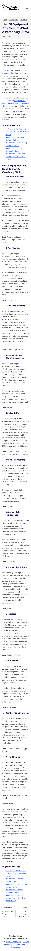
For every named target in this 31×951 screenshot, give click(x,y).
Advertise (17, 942)
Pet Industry (24, 20)
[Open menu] (27, 8)
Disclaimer (15, 947)
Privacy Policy (19, 944)
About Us (9, 942)
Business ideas (13, 20)
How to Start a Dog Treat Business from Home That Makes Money (15, 156)
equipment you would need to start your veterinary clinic (15, 103)
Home (5, 20)
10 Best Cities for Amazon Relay (7, 912)
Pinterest (9, 944)
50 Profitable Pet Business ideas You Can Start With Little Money (17, 132)
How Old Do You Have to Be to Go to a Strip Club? (24, 914)
